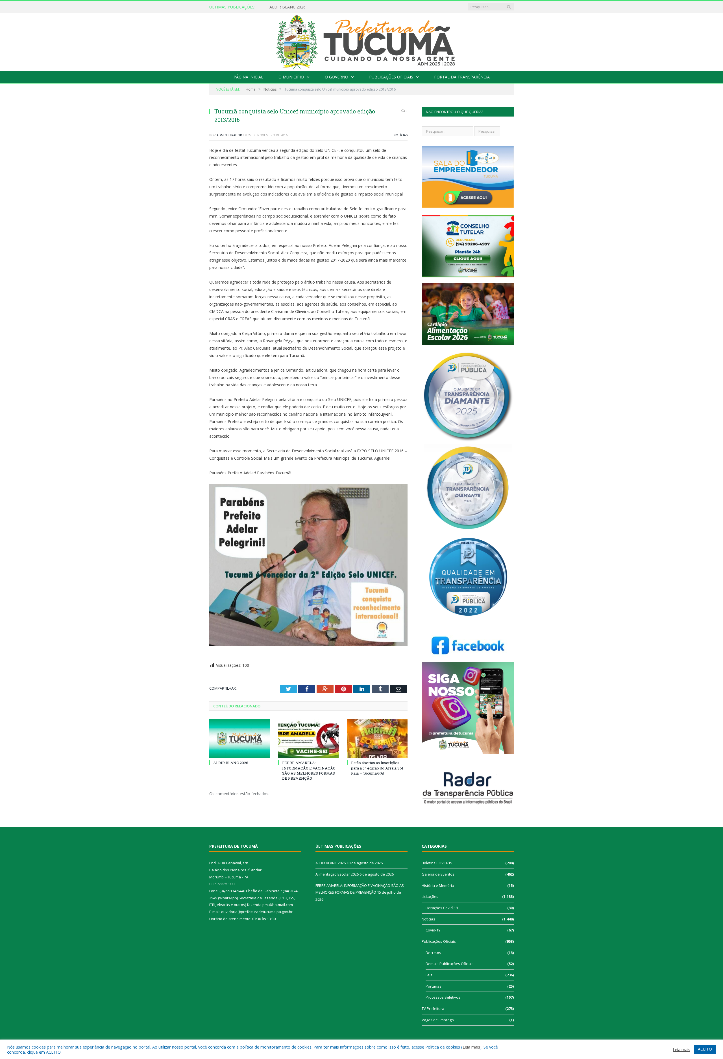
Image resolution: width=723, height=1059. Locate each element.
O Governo (336, 77)
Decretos (433, 952)
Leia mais (471, 1046)
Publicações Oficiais (391, 77)
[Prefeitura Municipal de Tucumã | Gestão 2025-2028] (362, 40)
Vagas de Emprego (438, 1019)
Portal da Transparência (462, 77)
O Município (291, 77)
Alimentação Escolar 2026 (293, 7)
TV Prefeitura (433, 1008)
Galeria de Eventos (438, 874)
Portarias (433, 986)
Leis (429, 974)
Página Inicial (248, 77)
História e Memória (438, 885)
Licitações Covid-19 (442, 907)
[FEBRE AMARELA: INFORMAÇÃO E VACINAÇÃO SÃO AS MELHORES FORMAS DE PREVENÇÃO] (308, 738)
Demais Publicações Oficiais (450, 963)
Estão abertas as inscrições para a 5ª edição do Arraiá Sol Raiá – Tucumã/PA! (377, 767)
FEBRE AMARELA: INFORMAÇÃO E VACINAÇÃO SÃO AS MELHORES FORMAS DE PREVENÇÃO (309, 770)
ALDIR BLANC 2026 (230, 762)
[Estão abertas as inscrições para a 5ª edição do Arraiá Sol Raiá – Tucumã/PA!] (377, 738)
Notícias (400, 135)
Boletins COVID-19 (437, 862)
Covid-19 (433, 930)
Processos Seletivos (443, 997)
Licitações (430, 896)
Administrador (229, 135)
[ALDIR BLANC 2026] (239, 738)
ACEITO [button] (705, 1049)
